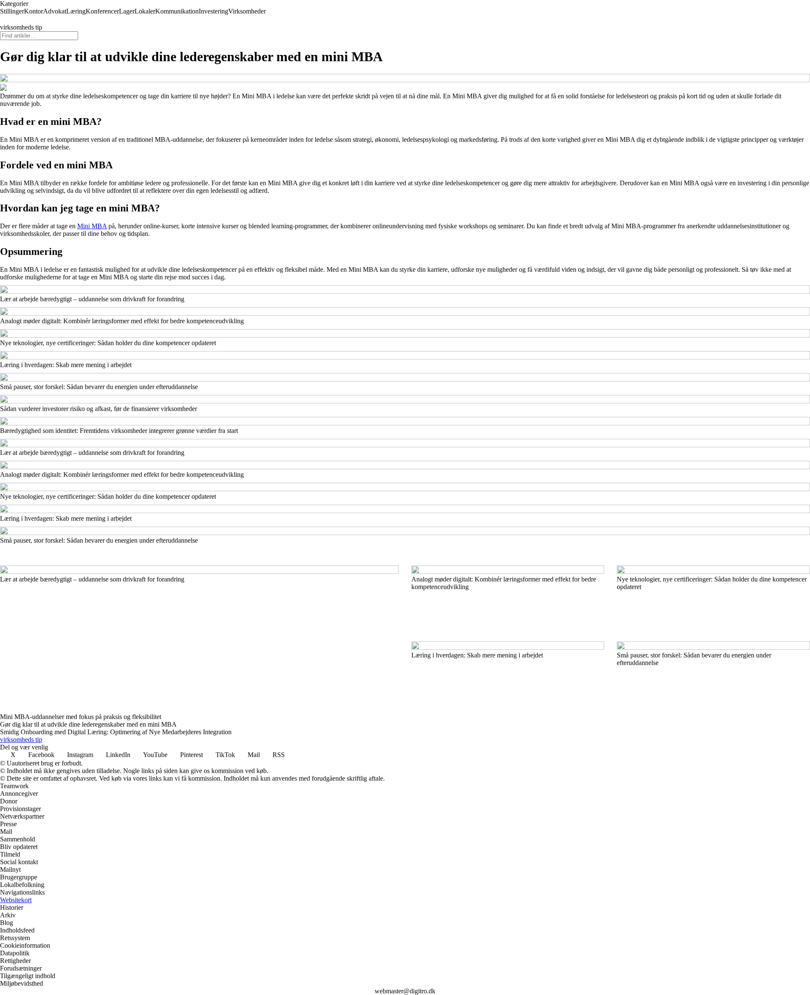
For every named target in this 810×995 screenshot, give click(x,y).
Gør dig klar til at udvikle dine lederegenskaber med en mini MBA (88, 724)
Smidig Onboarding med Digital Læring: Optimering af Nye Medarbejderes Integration (116, 731)
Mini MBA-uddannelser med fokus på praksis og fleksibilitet (80, 716)
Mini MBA (92, 226)
